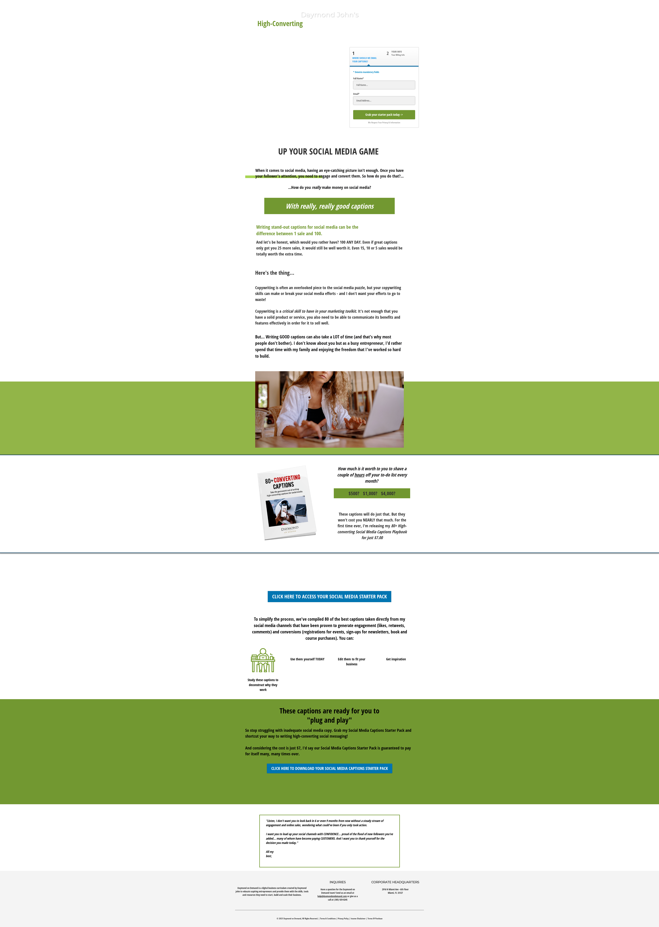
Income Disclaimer (358, 918)
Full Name (358, 78)
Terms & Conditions (328, 918)
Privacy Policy (343, 918)
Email (355, 93)
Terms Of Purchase (375, 918)
